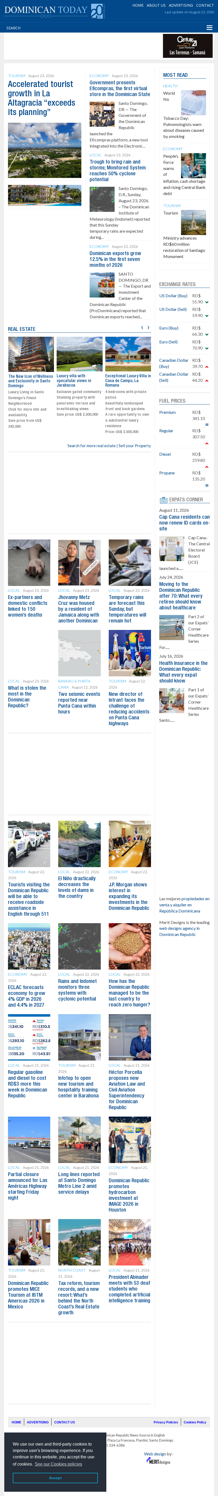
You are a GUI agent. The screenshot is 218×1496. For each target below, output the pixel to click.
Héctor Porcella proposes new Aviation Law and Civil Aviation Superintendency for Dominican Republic (127, 1090)
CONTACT (205, 5)
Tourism (16, 75)
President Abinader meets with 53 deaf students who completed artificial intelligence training (129, 1289)
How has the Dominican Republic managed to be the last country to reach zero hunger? (129, 993)
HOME (138, 5)
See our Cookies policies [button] (58, 1464)
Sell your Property (135, 445)
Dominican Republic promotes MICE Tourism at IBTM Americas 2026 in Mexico (28, 1295)
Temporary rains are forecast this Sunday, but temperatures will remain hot (127, 609)
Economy (99, 75)
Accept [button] (55, 1478)
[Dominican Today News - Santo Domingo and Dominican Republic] (54, 11)
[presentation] (142, 327)
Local (96, 155)
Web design (155, 1453)
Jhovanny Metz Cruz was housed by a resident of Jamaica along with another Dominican (78, 609)
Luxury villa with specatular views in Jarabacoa (25, 380)
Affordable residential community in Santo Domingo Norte (124, 380)
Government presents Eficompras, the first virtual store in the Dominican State (120, 89)
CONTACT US (64, 1422)
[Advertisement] (102, 46)
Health (170, 86)
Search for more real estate (92, 445)
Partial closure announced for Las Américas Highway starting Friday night (27, 1186)
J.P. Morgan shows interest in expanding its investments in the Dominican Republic (129, 897)
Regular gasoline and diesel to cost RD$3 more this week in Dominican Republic (27, 1084)
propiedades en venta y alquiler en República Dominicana (184, 904)
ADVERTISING (181, 5)
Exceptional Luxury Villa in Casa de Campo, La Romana (79, 380)
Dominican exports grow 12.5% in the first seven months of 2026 (115, 259)
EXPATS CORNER (186, 500)
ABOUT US (156, 5)
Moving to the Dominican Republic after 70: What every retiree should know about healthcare (181, 596)
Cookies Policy (195, 1422)
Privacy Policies (166, 1422)
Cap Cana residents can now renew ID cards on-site (184, 523)
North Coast (72, 1270)
